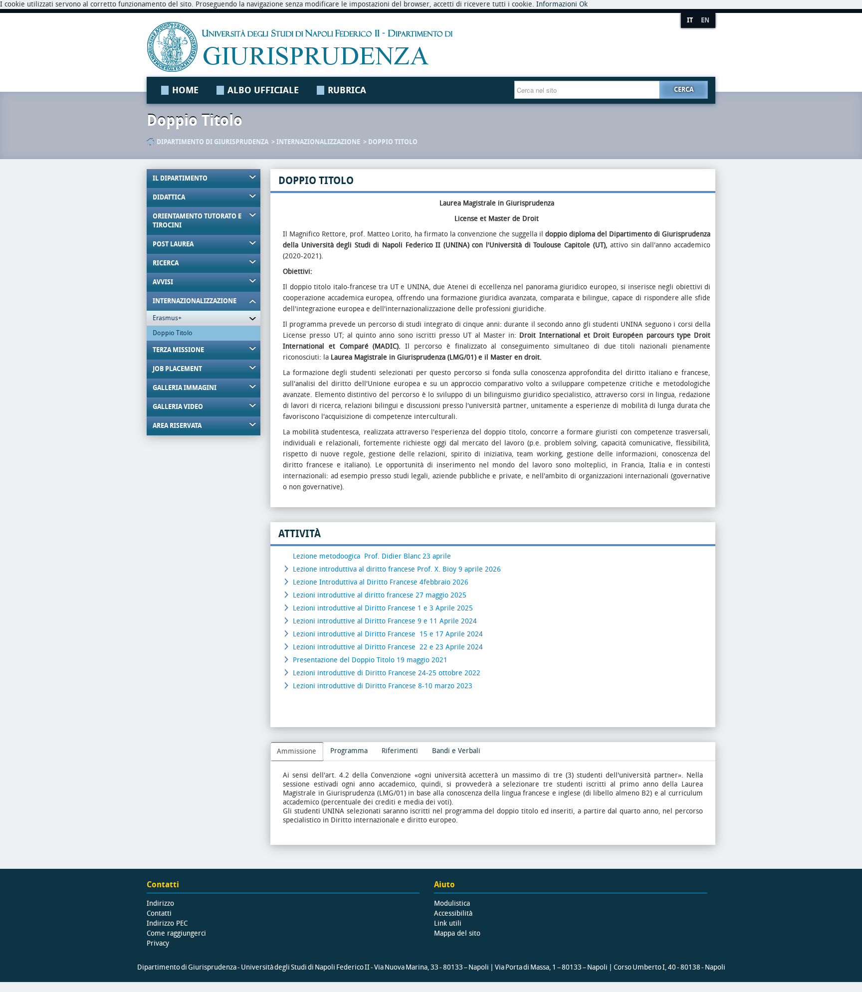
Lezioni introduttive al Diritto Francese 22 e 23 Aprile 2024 (388, 647)
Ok (583, 4)
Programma (349, 751)
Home (185, 90)
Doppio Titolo (393, 142)
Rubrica (347, 90)
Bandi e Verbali (456, 751)
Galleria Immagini (184, 388)
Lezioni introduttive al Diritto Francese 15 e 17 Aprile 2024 (388, 634)
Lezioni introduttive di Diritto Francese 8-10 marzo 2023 (382, 686)
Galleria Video (178, 406)
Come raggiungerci (176, 933)
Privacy (158, 943)
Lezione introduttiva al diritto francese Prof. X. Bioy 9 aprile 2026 (398, 569)
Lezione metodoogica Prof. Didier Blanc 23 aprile (372, 556)
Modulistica (452, 903)
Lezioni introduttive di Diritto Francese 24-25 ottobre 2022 (386, 673)
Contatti (159, 913)
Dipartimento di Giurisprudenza (212, 142)
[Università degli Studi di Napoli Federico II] (402, 47)
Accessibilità (453, 913)
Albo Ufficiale (263, 90)
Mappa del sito (457, 933)
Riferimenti (400, 751)
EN (705, 20)
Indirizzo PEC (167, 923)
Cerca (683, 89)
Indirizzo (160, 903)
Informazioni (556, 4)
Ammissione (296, 751)
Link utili (447, 923)
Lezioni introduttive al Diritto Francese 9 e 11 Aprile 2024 (385, 621)
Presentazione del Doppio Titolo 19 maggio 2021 (370, 660)
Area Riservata (177, 425)
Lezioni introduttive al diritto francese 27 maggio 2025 (379, 595)
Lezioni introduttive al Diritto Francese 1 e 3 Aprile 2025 (383, 608)
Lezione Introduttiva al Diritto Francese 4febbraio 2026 (380, 582)
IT (690, 20)
